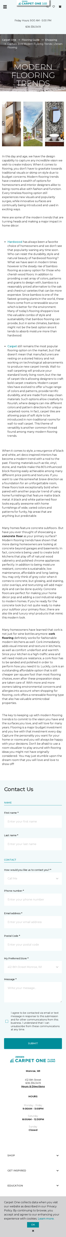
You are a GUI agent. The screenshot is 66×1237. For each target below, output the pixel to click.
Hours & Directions (33, 1086)
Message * (10, 979)
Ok (33, 1224)
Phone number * (14, 891)
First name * (11, 813)
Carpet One (9, 39)
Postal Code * (12, 936)
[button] (47, 7)
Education (15, 1185)
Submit (33, 1043)
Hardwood (14, 241)
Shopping (51, 39)
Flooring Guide (31, 39)
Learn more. (46, 1218)
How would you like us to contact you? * (27, 870)
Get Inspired (16, 1170)
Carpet (12, 346)
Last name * (11, 835)
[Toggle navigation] (5, 7)
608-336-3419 (33, 26)
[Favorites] (53, 7)
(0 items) (60, 6)
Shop (11, 1155)
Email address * (13, 913)
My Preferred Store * (16, 958)
